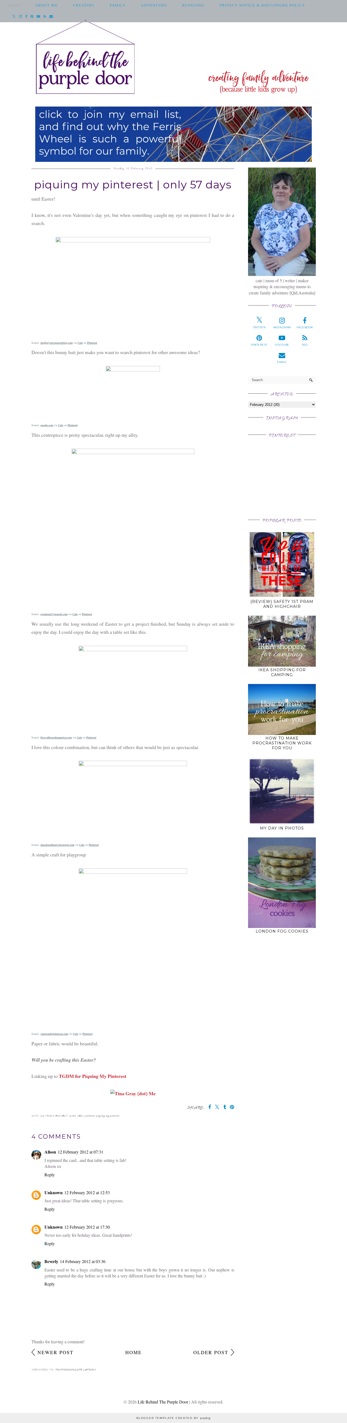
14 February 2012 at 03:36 (82, 1261)
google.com (46, 425)
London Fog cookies (282, 931)
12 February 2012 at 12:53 (87, 1192)
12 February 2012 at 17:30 (87, 1227)
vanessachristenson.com (54, 1034)
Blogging (193, 5)
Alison (50, 1152)
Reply (49, 1174)
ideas (80, 1116)
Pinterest (92, 343)
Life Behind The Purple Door (163, 1402)
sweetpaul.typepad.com (54, 614)
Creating (84, 5)
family (118, 5)
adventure (154, 5)
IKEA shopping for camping (282, 672)
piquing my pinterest (107, 1116)
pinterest (90, 1116)
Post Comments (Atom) (75, 1370)
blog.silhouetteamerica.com (56, 737)
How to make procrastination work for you (282, 743)
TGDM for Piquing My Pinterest (92, 1076)
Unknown (53, 1192)
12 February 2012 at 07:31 (80, 1152)
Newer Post (55, 1352)
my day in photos (282, 828)
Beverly (51, 1261)
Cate (80, 343)
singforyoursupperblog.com (56, 343)
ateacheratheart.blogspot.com (57, 845)
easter (72, 1116)
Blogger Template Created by (173, 1418)
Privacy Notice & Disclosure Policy (262, 5)
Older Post (210, 1352)
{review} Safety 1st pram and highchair (281, 604)
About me (46, 5)
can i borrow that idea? (54, 1116)
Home (14, 5)
